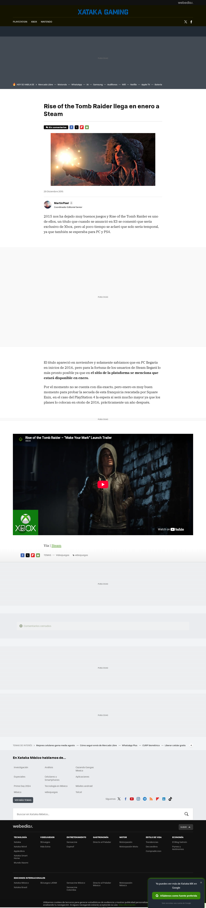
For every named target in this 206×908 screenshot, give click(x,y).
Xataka (17, 841)
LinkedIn (163, 798)
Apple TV (145, 84)
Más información (127, 904)
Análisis (49, 767)
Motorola (62, 84)
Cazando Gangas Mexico (85, 769)
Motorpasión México (125, 884)
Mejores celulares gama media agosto (55, 745)
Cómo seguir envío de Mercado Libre (98, 745)
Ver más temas (23, 799)
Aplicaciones (82, 776)
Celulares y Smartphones (52, 778)
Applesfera (19, 850)
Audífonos (112, 84)
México (17, 792)
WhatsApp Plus (130, 745)
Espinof (70, 846)
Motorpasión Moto (128, 846)
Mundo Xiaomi (21, 862)
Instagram (138, 798)
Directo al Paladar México (102, 884)
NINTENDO (46, 21)
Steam (56, 545)
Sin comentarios (57, 127)
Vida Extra (45, 846)
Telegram (144, 798)
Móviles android (84, 785)
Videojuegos (103, 12)
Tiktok (170, 798)
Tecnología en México (56, 785)
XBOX (34, 21)
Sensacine (72, 841)
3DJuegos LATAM (48, 882)
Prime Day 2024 (22, 785)
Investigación (21, 767)
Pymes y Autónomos (178, 848)
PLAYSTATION (20, 21)
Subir (183, 827)
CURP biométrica (151, 745)
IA (88, 84)
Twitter (185, 22)
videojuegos (81, 555)
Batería (158, 84)
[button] (63, 203)
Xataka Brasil (20, 887)
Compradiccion (153, 850)
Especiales (19, 776)
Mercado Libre (45, 84)
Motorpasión (125, 841)
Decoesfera (152, 846)
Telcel (79, 792)
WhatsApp (76, 84)
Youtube (131, 798)
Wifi (124, 84)
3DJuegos (45, 841)
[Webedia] (185, 3)
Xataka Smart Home (21, 857)
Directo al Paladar (102, 841)
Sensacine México (76, 882)
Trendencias (152, 841)
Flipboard (82, 127)
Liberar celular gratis (175, 745)
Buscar (186, 814)
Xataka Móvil (20, 846)
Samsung (98, 84)
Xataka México (21, 882)
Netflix (133, 84)
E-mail (87, 127)
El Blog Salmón (179, 841)
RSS (151, 798)
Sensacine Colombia (72, 888)
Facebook (191, 22)
